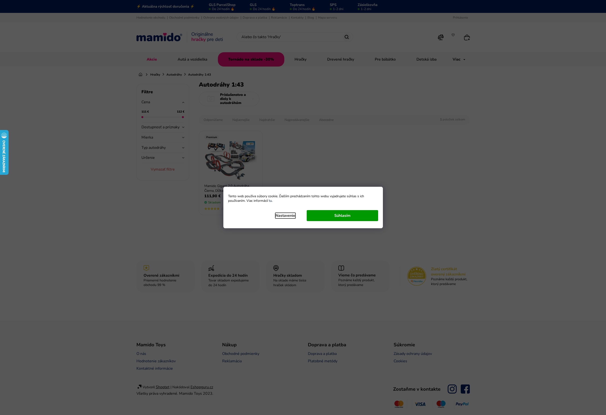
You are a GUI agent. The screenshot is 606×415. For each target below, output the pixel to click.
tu (270, 200)
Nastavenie (285, 215)
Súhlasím (342, 215)
